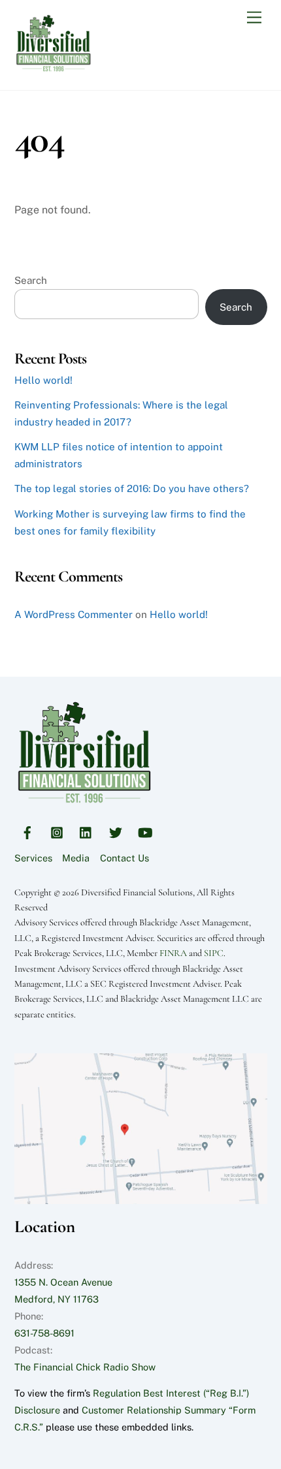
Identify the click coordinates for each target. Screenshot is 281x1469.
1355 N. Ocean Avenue (63, 1282)
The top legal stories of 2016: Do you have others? (131, 488)
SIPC (213, 953)
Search (30, 280)
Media (76, 857)
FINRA (173, 953)
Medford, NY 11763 (56, 1299)
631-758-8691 (44, 1332)
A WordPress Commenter (73, 614)
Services (33, 857)
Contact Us (124, 857)
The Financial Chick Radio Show (85, 1366)
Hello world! (43, 380)
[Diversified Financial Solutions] (53, 66)
